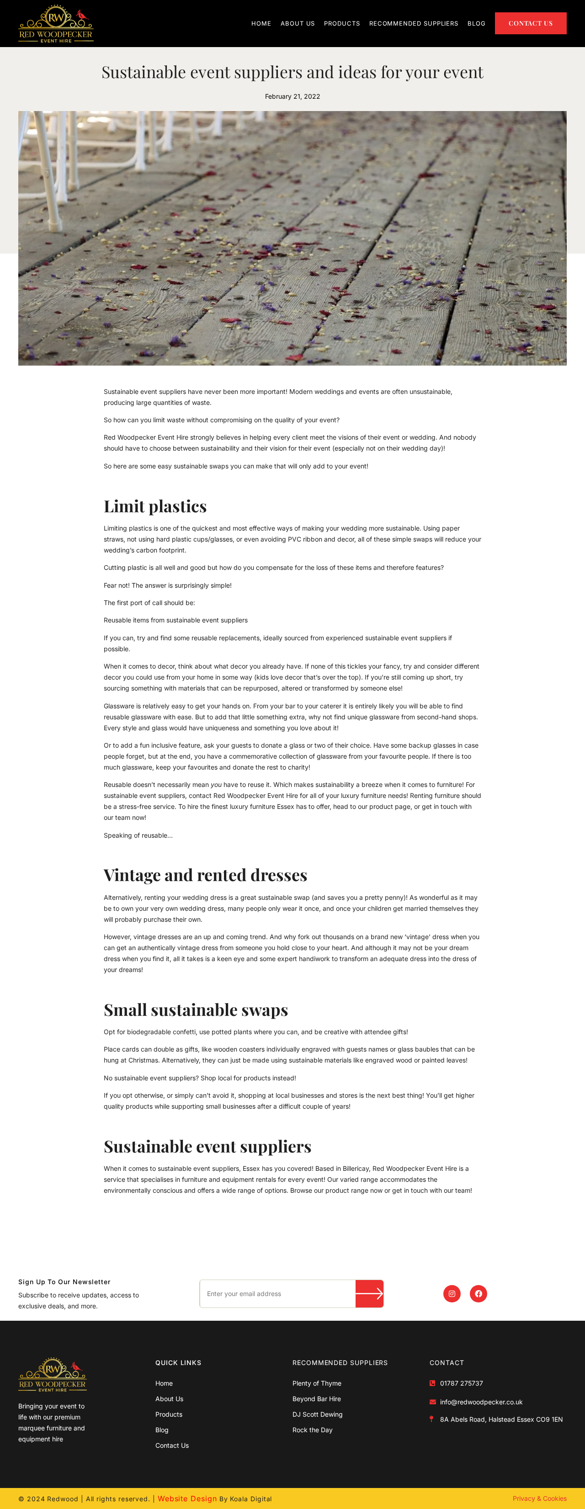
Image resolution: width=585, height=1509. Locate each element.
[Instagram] (452, 1293)
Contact (447, 1362)
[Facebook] (478, 1293)
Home (261, 23)
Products (342, 23)
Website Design (187, 1498)
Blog (477, 23)
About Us (298, 23)
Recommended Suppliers (413, 23)
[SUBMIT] (369, 1293)
